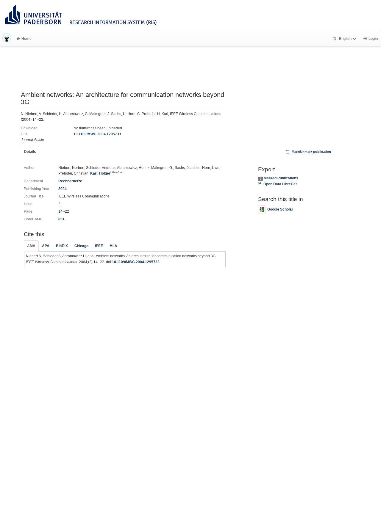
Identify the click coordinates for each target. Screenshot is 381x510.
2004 (62, 189)
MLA (113, 246)
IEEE (99, 246)
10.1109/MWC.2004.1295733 (97, 134)
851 (61, 219)
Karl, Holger (106, 173)
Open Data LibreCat (279, 184)
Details (30, 152)
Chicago (81, 246)
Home (26, 39)
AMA (31, 246)
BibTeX (62, 246)
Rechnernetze (70, 181)
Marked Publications (281, 178)
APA (45, 246)
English (345, 39)
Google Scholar (280, 209)
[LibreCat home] (6, 38)
